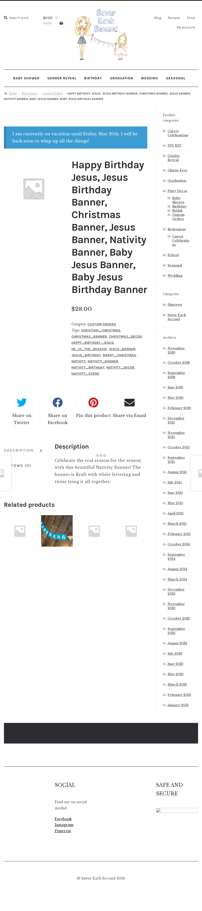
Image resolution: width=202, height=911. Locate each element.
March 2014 (177, 579)
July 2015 (175, 482)
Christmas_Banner (89, 336)
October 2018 (179, 362)
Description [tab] (19, 450)
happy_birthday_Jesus (92, 343)
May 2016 (175, 398)
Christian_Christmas (100, 330)
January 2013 (178, 705)
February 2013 (179, 695)
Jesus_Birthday (86, 355)
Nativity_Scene (85, 374)
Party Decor (29, 93)
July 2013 (175, 653)
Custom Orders (52, 93)
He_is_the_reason (89, 349)
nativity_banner (103, 361)
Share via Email (129, 415)
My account (186, 27)
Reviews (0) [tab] (17, 465)
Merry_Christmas (119, 355)
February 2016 (179, 408)
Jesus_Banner (122, 349)
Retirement (177, 229)
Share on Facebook (57, 419)
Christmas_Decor (125, 336)
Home (13, 93)
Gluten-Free (177, 170)
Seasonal (175, 265)
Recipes (174, 18)
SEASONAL (175, 78)
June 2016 (175, 387)
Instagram (64, 825)
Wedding (175, 275)
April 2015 (176, 513)
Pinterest (175, 304)
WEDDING (149, 78)
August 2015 (177, 472)
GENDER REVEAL (62, 78)
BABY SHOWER (26, 78)
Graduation (177, 180)
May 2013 (175, 674)
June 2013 (175, 664)
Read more (19, 530)
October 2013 (179, 618)
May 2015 (175, 503)
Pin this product (93, 415)
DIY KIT (175, 145)
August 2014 (177, 569)
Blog (157, 18)
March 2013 (177, 684)
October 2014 (179, 544)
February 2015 (179, 534)
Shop (191, 18)
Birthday (93, 78)
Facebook (63, 819)
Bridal (177, 210)
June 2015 (175, 493)
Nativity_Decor (120, 367)
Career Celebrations (180, 241)
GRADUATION (121, 78)
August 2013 (177, 643)
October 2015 (178, 447)
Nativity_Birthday (87, 367)
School (173, 255)
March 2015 (177, 523)
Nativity (78, 361)
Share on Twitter (22, 419)
